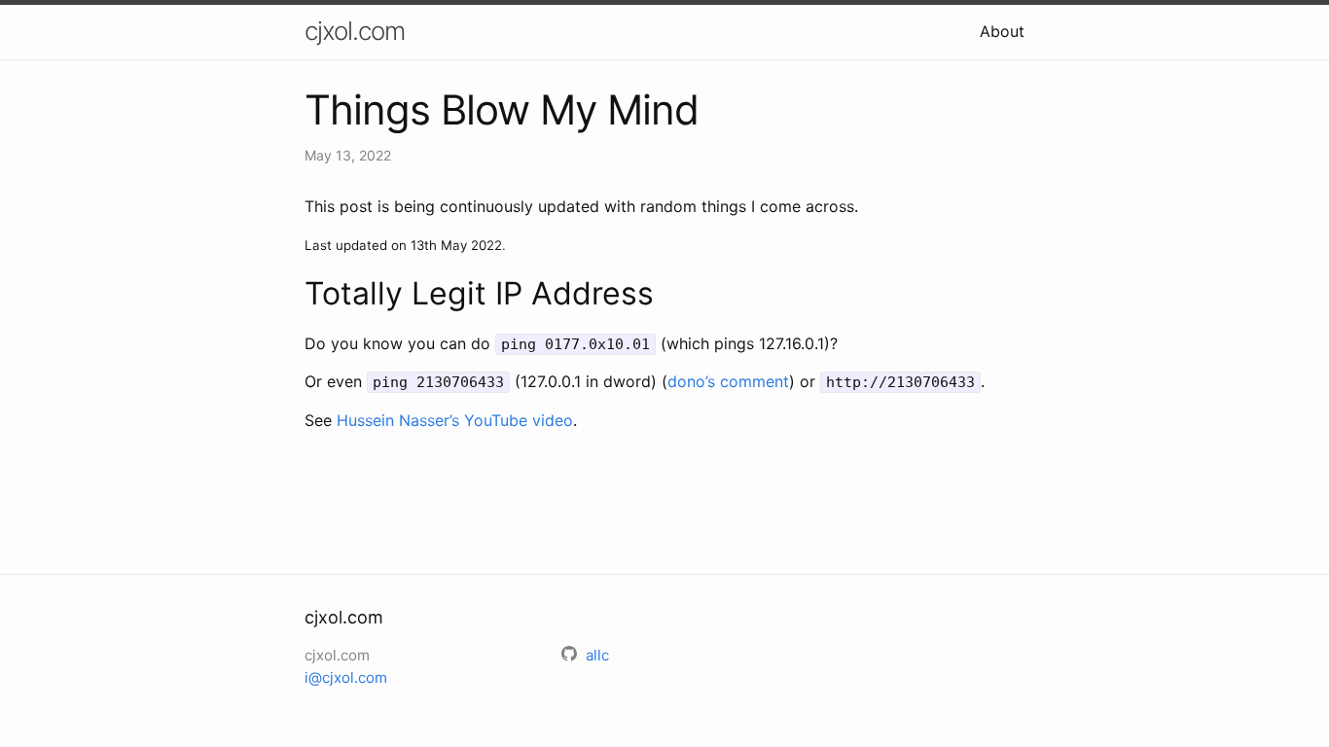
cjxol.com (355, 31)
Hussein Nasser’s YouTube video (455, 420)
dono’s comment (728, 381)
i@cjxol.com (346, 677)
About (1002, 31)
